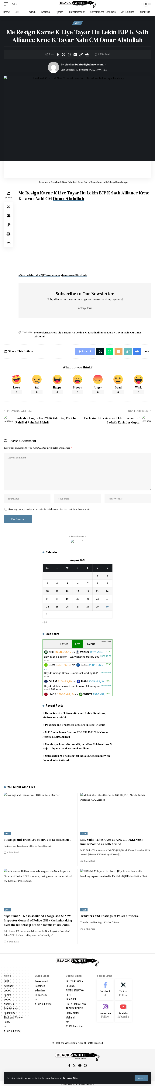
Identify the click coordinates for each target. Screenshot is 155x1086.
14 (88, 591)
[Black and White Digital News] (77, 4)
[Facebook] (105, 989)
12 (67, 591)
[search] (138, 4)
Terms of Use (70, 1078)
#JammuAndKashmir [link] (74, 275)
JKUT (77, 23)
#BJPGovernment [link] (49, 275)
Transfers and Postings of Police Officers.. (109, 916)
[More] (8, 242)
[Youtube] (123, 1011)
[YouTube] (80, 1066)
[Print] (87, 54)
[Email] (75, 54)
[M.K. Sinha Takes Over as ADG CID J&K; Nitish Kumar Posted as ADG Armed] (115, 814)
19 (67, 599)
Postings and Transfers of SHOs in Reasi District (75, 725)
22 (97, 599)
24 (47, 606)
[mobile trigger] (7, 4)
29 (97, 606)
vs (77, 656)
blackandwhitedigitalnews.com (84, 64)
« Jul (45, 622)
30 (107, 606)
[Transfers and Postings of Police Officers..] (115, 890)
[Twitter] (123, 989)
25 (57, 606)
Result (91, 644)
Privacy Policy (50, 1078)
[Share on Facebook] (57, 54)
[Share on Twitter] (63, 54)
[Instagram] (105, 1011)
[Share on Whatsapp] (69, 54)
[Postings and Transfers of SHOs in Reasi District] (39, 814)
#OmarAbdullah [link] (29, 275)
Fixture (64, 644)
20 (77, 599)
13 (78, 591)
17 (47, 599)
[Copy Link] (81, 54)
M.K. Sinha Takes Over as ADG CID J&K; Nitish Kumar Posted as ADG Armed (111, 841)
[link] (68, 198)
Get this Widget (106, 641)
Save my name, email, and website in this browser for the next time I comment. (49, 509)
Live (77, 644)
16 (107, 591)
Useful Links (74, 976)
